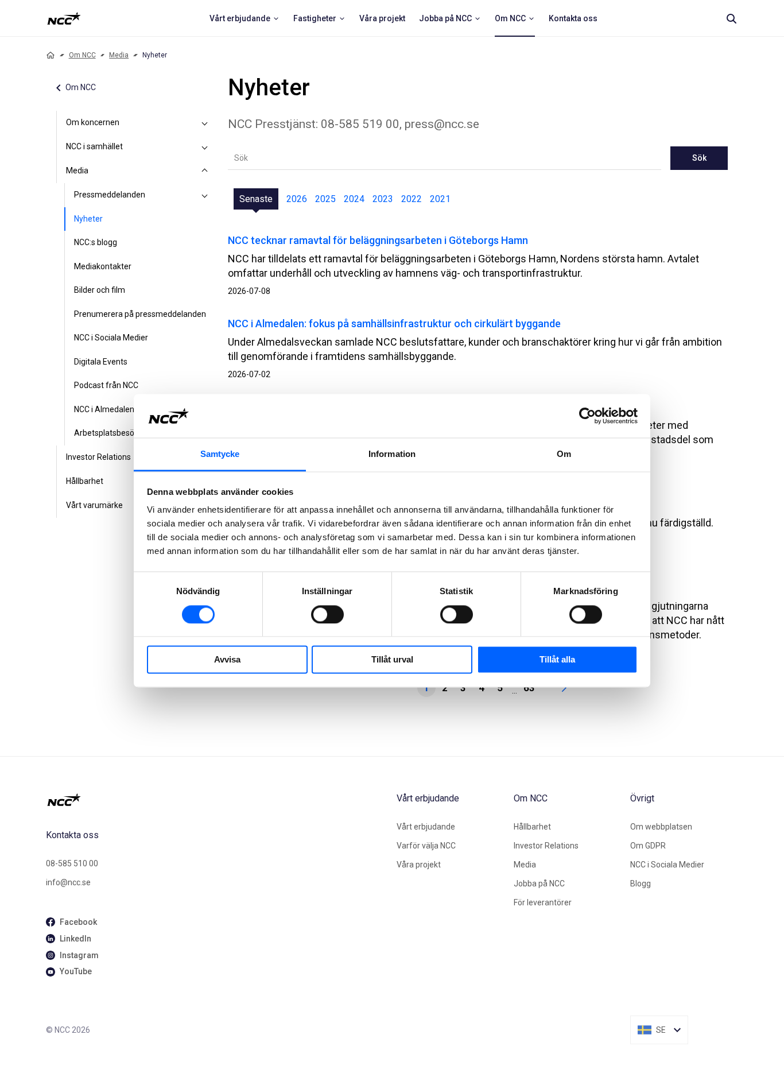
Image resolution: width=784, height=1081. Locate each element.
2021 (440, 198)
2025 (325, 198)
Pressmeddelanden (109, 194)
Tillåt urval (392, 660)
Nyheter (88, 218)
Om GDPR (648, 845)
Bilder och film (99, 290)
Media (119, 55)
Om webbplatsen (661, 826)
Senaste (256, 198)
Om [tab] (564, 454)
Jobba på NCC (539, 883)
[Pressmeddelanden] (205, 195)
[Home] (50, 55)
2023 (382, 198)
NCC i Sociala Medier (111, 337)
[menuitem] (244, 18)
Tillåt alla (557, 660)
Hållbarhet (84, 481)
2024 (354, 198)
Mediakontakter (102, 266)
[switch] (327, 614)
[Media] (205, 171)
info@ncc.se (68, 882)
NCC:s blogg (95, 242)
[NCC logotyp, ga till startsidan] (64, 18)
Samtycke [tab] (220, 454)
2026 (296, 198)
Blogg (640, 883)
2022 (411, 198)
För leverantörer (543, 902)
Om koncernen (92, 122)
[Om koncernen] (205, 123)
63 (529, 687)
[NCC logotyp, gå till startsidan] (216, 800)
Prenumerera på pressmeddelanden (140, 314)
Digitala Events (100, 361)
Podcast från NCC (106, 385)
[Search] (731, 18)
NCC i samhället (94, 146)
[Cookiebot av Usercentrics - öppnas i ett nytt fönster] (587, 415)
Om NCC (82, 55)
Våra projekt (419, 864)
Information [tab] (392, 454)
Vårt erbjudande (426, 826)
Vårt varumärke (94, 505)
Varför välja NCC (426, 845)
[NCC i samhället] (205, 147)
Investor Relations (98, 457)
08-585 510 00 (72, 863)
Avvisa (227, 660)
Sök (699, 157)
